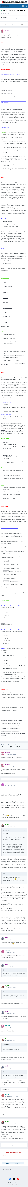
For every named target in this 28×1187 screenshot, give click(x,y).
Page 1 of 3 (14, 24)
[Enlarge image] (8, 815)
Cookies (17, 1182)
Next (22, 24)
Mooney (4, 17)
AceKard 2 (5, 322)
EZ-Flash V (5, 312)
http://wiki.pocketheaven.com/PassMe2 (10, 725)
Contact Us (11, 1182)
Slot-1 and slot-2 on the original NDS (10, 95)
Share (7, 1163)
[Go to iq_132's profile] (2, 825)
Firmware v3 (6, 570)
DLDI (4, 359)
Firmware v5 (6, 580)
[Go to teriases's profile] (2, 784)
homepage (6, 1016)
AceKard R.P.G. (6, 316)
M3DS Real (5, 292)
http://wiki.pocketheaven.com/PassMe (10, 723)
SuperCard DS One (7, 308)
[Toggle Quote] (3, 830)
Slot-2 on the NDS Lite (6, 93)
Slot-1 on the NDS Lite (6, 90)
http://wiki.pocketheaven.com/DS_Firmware (11, 720)
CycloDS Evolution (7, 286)
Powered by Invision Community (14, 1184)
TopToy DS (5, 302)
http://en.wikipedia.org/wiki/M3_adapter (10, 737)
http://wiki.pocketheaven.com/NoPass (10, 728)
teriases (7, 784)
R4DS (4, 282)
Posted (10, 31)
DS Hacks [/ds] (13, 18)
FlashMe (3, 430)
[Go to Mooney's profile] (2, 31)
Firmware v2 (6, 566)
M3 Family (5, 442)
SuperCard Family (7, 455)
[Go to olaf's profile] (2, 938)
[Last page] (26, 24)
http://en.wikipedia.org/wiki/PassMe (10, 731)
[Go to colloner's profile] (2, 951)
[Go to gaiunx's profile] (2, 1095)
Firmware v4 (6, 576)
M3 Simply (5, 298)
